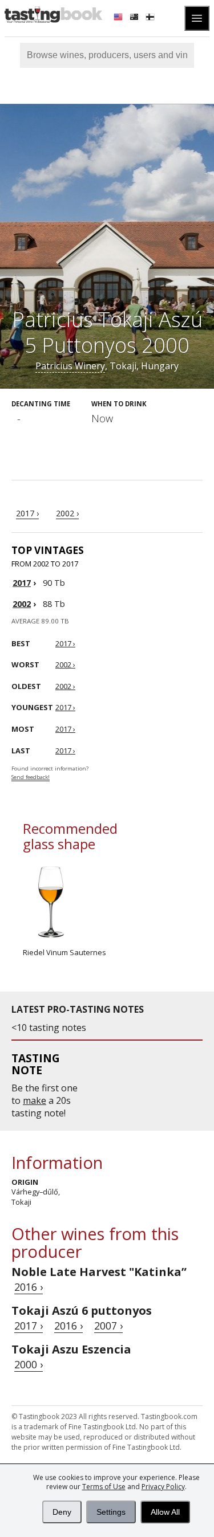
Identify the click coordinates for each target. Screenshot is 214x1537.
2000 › (28, 1364)
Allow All (165, 1511)
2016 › (28, 1287)
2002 (22, 603)
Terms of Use (104, 1486)
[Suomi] (151, 18)
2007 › (108, 1325)
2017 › (27, 513)
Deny (62, 1511)
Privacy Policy (163, 1486)
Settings (111, 1511)
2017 (22, 582)
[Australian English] (135, 18)
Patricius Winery (70, 366)
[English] (119, 18)
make (34, 1100)
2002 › (67, 513)
